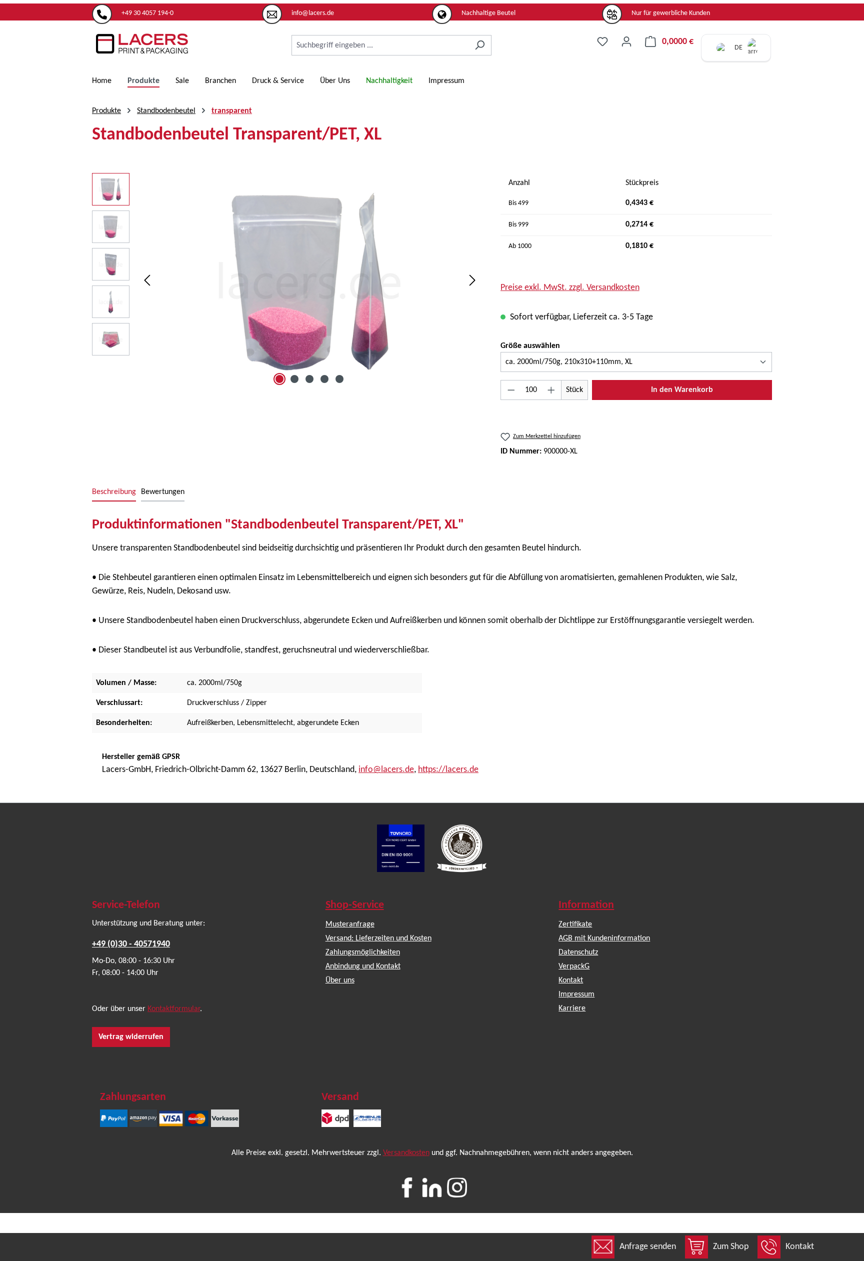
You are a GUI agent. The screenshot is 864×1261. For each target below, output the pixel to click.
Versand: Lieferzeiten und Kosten (379, 938)
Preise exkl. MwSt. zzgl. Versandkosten (570, 287)
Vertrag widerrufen (131, 1037)
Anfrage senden (648, 1247)
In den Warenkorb (682, 390)
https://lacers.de (448, 769)
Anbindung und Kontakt (363, 966)
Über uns (340, 980)
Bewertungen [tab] (162, 492)
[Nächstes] (472, 280)
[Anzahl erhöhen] (551, 390)
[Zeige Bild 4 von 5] (324, 379)
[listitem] (177, 10)
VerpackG (574, 966)
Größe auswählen (530, 346)
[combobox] (380, 45)
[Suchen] (480, 45)
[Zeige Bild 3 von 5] (310, 379)
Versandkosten (406, 1153)
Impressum (576, 994)
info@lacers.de (386, 769)
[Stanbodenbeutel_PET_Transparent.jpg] (309, 280)
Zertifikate (575, 924)
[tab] (114, 493)
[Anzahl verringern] (511, 390)
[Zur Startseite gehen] (142, 44)
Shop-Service (355, 905)
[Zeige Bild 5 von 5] (340, 379)
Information (586, 905)
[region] (286, 280)
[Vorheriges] (147, 280)
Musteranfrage (350, 924)
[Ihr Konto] (626, 42)
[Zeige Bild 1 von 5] (280, 379)
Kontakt (800, 1247)
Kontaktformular (174, 1009)
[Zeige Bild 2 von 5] (294, 379)
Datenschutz (578, 952)
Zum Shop (730, 1247)
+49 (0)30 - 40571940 (131, 944)
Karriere (572, 1008)
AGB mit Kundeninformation (604, 938)
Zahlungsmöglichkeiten (363, 952)
